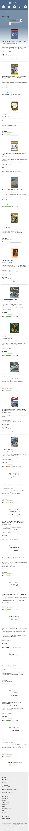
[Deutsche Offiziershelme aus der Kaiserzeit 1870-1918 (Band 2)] (14, 328)
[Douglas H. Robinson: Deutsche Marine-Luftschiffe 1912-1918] (14, 587)
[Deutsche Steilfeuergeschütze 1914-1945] (14, 367)
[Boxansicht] (18, 20)
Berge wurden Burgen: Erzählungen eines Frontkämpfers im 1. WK (14, 154)
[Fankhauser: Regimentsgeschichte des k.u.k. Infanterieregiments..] (14, 695)
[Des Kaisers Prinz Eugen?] (14, 253)
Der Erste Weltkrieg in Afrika (8, 225)
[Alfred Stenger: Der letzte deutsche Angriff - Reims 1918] (14, 34)
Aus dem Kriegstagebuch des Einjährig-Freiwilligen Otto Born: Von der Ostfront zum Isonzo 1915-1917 (14, 77)
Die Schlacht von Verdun (7, 449)
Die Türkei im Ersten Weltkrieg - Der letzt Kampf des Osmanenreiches (13, 485)
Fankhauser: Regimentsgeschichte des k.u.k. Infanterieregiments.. (11, 703)
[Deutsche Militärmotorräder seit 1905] (14, 292)
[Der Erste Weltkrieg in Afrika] (14, 218)
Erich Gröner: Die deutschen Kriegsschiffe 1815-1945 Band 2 (14, 629)
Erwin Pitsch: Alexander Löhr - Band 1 (10, 665)
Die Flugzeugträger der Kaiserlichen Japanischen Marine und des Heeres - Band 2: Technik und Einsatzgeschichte (14, 410)
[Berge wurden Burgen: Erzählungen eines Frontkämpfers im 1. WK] (14, 146)
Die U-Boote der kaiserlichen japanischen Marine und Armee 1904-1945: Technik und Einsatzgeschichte (13, 522)
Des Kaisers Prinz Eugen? (7, 260)
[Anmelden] (9, 6)
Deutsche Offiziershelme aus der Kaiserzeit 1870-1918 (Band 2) (13, 335)
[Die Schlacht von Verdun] (14, 442)
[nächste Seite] (17, 24)
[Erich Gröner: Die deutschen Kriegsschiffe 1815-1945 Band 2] (14, 621)
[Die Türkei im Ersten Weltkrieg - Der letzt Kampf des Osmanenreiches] (14, 478)
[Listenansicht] (21, 20)
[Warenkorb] (20, 6)
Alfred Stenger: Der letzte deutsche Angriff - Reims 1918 (14, 41)
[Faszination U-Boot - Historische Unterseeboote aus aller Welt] (14, 732)
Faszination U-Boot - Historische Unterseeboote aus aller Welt (14, 739)
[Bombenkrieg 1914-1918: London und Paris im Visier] (14, 182)
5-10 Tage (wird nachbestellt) (15, 241)
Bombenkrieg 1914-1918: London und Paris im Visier (13, 189)
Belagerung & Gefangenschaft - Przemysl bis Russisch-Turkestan (14, 113)
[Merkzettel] (14, 6)
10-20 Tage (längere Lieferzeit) (15, 94)
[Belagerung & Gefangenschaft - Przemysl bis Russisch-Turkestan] (14, 106)
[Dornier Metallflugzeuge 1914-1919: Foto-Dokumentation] (14, 550)
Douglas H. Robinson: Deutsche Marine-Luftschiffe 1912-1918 (14, 595)
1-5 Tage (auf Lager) (14, 58)
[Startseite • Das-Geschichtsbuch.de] (14, 4)
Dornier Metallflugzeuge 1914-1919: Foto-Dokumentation (14, 557)
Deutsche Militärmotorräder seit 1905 (10, 299)
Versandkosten (10, 55)
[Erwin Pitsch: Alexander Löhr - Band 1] (14, 659)
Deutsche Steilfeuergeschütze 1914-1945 (10, 374)
